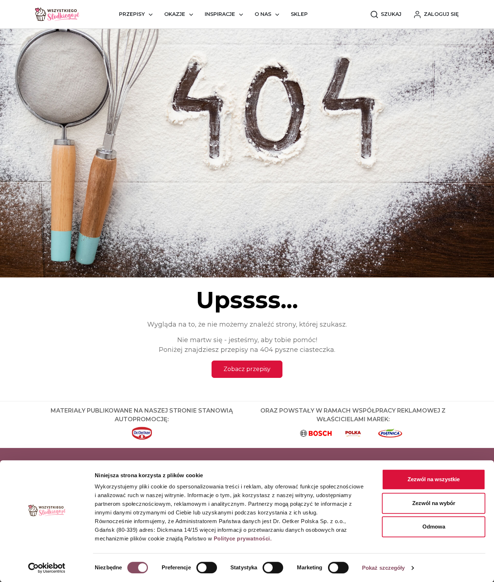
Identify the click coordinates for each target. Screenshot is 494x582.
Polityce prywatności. (243, 538)
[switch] (206, 567)
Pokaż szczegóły (383, 568)
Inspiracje (220, 14)
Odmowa (433, 526)
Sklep (299, 14)
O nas (263, 14)
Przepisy (132, 14)
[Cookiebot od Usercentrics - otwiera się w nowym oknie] (46, 567)
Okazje (174, 14)
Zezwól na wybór (433, 503)
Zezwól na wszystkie (434, 479)
